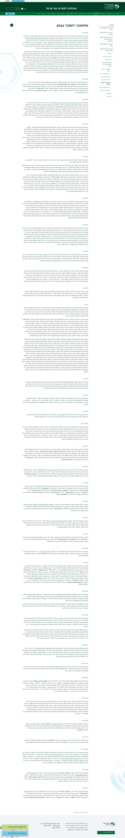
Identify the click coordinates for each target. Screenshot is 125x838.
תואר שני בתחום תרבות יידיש (106, 45)
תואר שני (96, 13)
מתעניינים (108, 13)
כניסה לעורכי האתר (108, 832)
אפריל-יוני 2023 (105, 77)
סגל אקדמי (108, 59)
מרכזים (62, 13)
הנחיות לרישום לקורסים (71, 13)
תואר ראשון (102, 13)
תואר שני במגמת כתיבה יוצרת (106, 28)
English (7, 1)
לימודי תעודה (82, 13)
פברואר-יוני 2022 (105, 90)
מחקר (58, 13)
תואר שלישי (89, 13)
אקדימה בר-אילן (56, 827)
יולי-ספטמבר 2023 (104, 74)
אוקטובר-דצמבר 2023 (105, 70)
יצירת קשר (10, 14)
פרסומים (53, 13)
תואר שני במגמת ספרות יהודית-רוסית (106, 50)
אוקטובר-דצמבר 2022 (105, 83)
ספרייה (48, 13)
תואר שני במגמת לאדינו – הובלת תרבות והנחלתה (106, 39)
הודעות (43, 13)
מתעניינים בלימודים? (17, 833)
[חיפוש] (7, 8)
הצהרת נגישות (56, 825)
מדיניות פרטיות (47, 825)
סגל (114, 13)
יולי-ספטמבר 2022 (104, 87)
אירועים (109, 96)
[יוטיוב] (22, 9)
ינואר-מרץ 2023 (105, 80)
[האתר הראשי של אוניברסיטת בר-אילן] (109, 826)
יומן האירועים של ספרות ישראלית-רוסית (106, 64)
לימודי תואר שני (107, 56)
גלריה (38, 13)
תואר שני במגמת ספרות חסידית (106, 33)
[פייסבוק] (25, 9)
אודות (117, 13)
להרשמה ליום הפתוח (17, 827)
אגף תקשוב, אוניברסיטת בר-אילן (48, 823)
